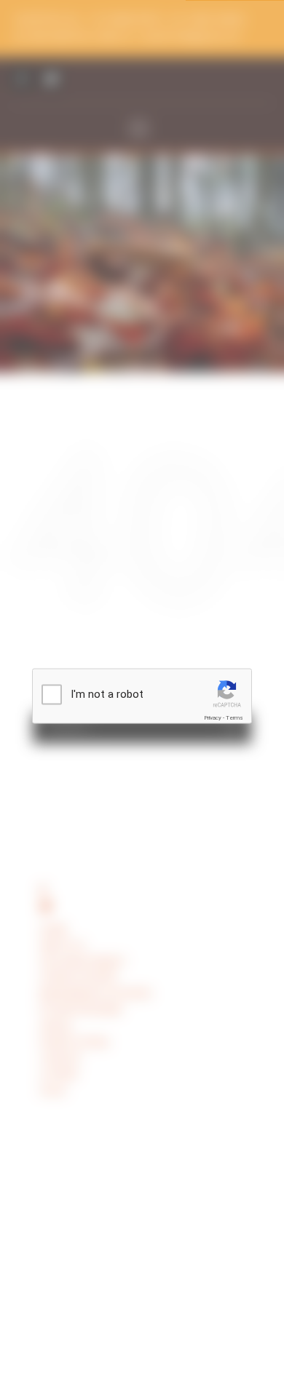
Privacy (212, 718)
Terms (234, 718)
